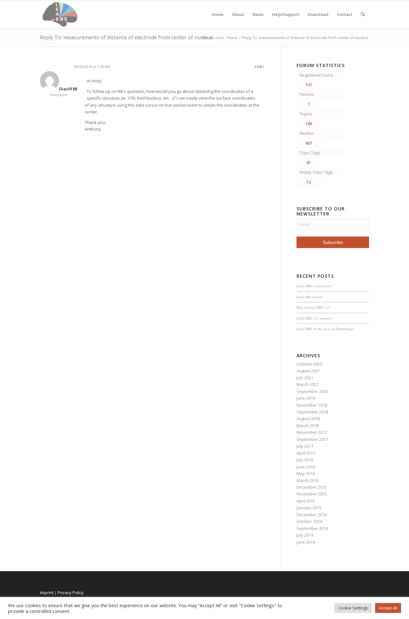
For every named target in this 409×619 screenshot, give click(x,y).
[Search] (363, 14)
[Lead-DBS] (60, 14)
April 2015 (306, 501)
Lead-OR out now (310, 296)
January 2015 (309, 507)
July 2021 (305, 378)
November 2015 (312, 494)
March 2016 (308, 480)
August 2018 (308, 418)
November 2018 (312, 405)
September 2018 (312, 412)
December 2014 (312, 514)
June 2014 (306, 542)
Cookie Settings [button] (353, 608)
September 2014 (312, 528)
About (238, 14)
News (258, 14)
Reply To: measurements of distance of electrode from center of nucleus (126, 37)
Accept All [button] (388, 608)
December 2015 (312, 487)
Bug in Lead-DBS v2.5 (313, 307)
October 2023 (309, 364)
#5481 (259, 66)
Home (218, 14)
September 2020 (312, 391)
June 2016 (306, 467)
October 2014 (309, 521)
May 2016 (306, 473)
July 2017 (305, 446)
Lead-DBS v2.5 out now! (315, 318)
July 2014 (305, 535)
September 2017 (312, 439)
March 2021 (308, 384)
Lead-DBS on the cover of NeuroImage (325, 328)
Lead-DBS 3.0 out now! (314, 285)
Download (318, 14)
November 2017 (312, 432)
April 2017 (306, 453)
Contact (344, 14)
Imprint (46, 592)
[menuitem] (363, 14)
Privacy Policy (71, 592)
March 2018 (308, 425)
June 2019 (306, 398)
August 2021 (308, 371)
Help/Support (285, 14)
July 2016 (305, 460)
